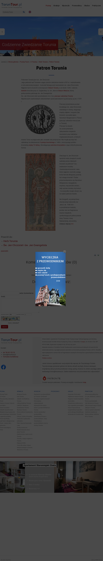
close (64, 251)
